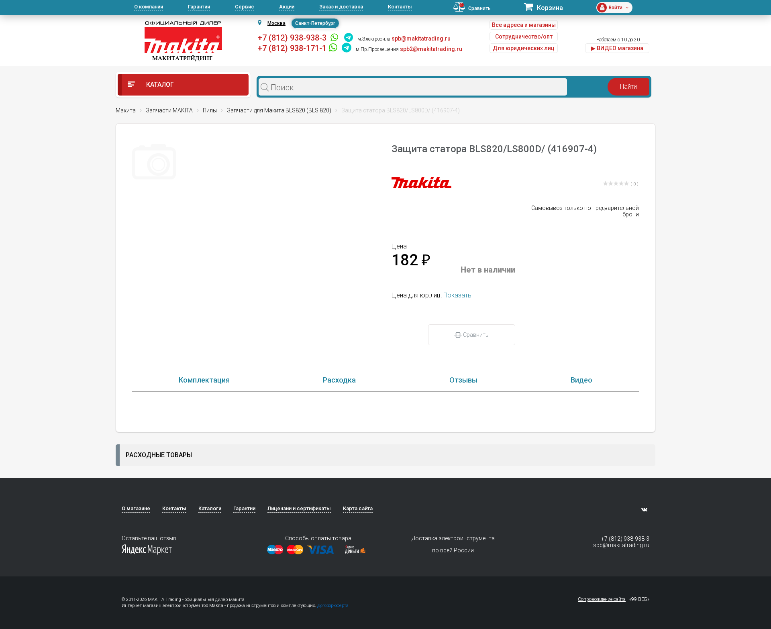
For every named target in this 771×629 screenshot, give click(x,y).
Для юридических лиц (524, 48)
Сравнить (475, 335)
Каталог (159, 84)
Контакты (400, 7)
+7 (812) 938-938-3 (292, 38)
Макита (126, 110)
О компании (148, 7)
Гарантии (199, 7)
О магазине (136, 508)
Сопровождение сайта (602, 599)
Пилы (210, 110)
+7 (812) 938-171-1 (292, 48)
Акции (286, 7)
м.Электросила (373, 39)
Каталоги (209, 508)
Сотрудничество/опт (524, 36)
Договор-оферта (333, 605)
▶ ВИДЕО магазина (617, 48)
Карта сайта (358, 508)
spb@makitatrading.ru (621, 545)
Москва (276, 23)
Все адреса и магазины (524, 25)
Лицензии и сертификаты (299, 508)
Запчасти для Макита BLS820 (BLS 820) (279, 110)
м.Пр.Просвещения (377, 49)
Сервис (244, 7)
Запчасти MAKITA (169, 110)
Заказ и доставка (341, 7)
